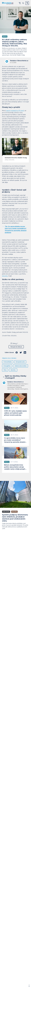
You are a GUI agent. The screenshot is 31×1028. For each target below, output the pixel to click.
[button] (20, 3)
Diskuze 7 (15, 343)
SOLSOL (5, 276)
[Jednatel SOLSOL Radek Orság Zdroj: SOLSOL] (15, 147)
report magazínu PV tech (15, 110)
